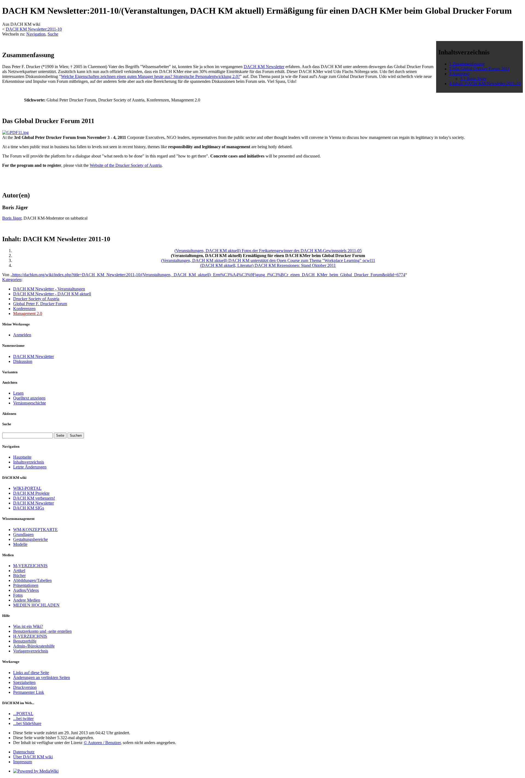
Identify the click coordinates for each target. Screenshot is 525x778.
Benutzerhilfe (24, 641)
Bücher (19, 575)
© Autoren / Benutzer (102, 742)
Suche (53, 34)
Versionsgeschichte (29, 403)
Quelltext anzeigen (29, 398)
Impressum (22, 761)
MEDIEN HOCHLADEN (36, 605)
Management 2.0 (27, 313)
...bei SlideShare (27, 723)
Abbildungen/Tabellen (32, 580)
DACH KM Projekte (31, 493)
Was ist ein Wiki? (28, 626)
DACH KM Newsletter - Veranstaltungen (49, 289)
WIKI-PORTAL (27, 488)
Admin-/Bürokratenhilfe (34, 646)
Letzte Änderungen (29, 467)
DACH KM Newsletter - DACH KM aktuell (52, 294)
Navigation (35, 34)
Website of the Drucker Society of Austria (126, 165)
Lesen (18, 393)
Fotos (18, 595)
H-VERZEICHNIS (30, 636)
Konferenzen (24, 308)
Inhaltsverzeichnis (28, 462)
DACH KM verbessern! (34, 498)
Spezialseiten (24, 682)
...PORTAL (23, 713)
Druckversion (25, 687)
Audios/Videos (26, 590)
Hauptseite (22, 457)
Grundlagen (23, 534)
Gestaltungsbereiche (30, 539)
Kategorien (11, 279)
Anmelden (22, 335)
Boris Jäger (11, 218)
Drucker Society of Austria (36, 298)
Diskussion (22, 361)
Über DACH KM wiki (33, 756)
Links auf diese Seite (31, 672)
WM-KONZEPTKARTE (35, 529)
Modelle (20, 544)
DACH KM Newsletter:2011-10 (34, 29)
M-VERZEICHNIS (30, 565)
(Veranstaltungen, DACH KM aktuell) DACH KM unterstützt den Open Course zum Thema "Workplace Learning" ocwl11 (268, 260)
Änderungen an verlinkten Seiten (41, 677)
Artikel (19, 570)
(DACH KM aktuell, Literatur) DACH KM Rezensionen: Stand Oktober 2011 (268, 265)
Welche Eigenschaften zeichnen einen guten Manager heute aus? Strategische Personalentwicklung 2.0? (150, 76)
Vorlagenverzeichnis (30, 651)
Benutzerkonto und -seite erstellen (42, 631)
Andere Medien (26, 600)
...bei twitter (23, 718)
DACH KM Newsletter (264, 66)
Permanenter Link (28, 692)
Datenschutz (23, 752)
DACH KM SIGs (28, 508)
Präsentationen (25, 585)
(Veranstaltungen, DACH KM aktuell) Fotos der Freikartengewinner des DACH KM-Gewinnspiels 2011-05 (268, 250)
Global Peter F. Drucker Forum (40, 303)
